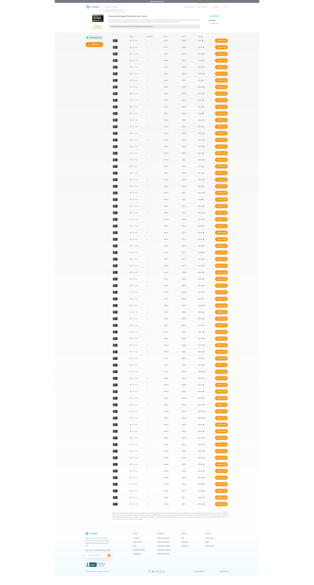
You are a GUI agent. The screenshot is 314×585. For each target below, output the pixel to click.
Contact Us (184, 546)
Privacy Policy (224, 571)
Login (216, 7)
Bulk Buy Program (163, 538)
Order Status (209, 538)
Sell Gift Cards (189, 7)
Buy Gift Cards (202, 7)
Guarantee (184, 542)
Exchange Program (163, 546)
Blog (134, 546)
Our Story (136, 538)
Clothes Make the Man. (157, 1)
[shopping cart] (225, 6)
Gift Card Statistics (139, 550)
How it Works (137, 542)
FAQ (182, 538)
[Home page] (92, 8)
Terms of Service (199, 571)
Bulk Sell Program (163, 542)
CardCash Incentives (163, 550)
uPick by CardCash (163, 554)
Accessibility (137, 554)
